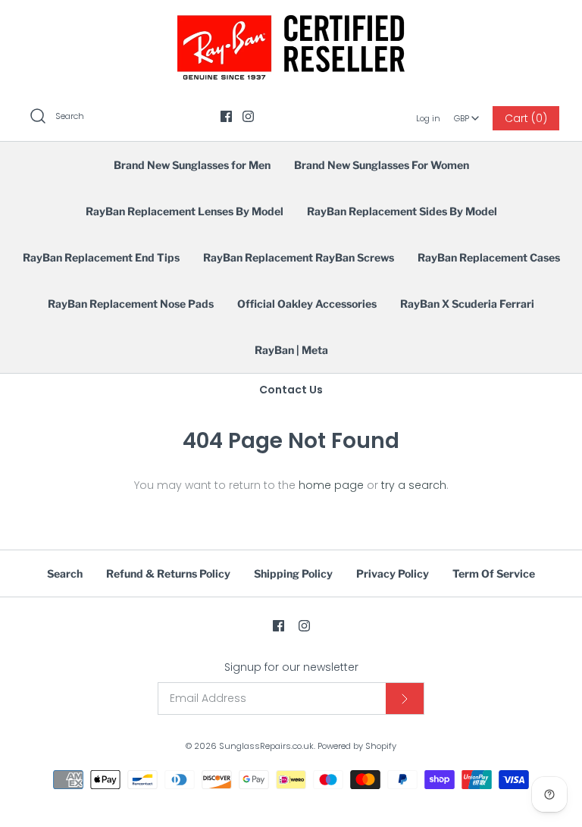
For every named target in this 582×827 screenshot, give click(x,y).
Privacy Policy (392, 573)
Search (65, 573)
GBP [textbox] (466, 114)
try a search (413, 485)
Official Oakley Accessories (307, 303)
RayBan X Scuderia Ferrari (467, 303)
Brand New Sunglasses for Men (192, 164)
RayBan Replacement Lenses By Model (184, 211)
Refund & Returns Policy (168, 573)
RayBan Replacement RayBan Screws (298, 257)
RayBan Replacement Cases (489, 257)
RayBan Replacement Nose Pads (131, 303)
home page (331, 485)
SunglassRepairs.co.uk (266, 746)
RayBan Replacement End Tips (101, 257)
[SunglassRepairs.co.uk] (291, 23)
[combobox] (467, 113)
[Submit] (405, 698)
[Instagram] (248, 116)
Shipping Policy (293, 573)
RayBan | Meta (291, 349)
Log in (428, 118)
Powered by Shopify (357, 746)
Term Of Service (493, 573)
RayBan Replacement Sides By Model (402, 211)
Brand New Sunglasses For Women (381, 164)
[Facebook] (226, 116)
